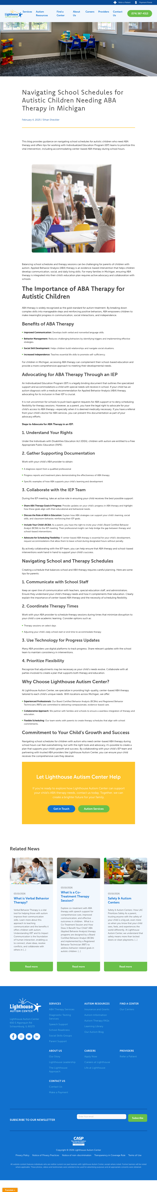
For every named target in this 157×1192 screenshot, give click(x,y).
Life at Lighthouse (94, 1067)
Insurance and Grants (96, 1009)
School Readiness (59, 1030)
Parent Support (58, 1041)
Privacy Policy (22, 1155)
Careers (89, 11)
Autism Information (95, 1015)
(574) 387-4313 (139, 13)
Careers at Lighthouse (97, 1062)
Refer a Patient (128, 1056)
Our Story (54, 1056)
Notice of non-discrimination (76, 1155)
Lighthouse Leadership (62, 1062)
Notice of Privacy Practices (45, 1155)
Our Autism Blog (94, 1032)
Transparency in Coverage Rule (109, 1155)
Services (27, 11)
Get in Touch (61, 808)
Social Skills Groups (60, 1035)
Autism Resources (42, 13)
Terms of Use (134, 1155)
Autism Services (94, 808)
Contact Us (117, 13)
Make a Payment (58, 1092)
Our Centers (127, 1009)
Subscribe (137, 1118)
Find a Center (61, 13)
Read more (31, 966)
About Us (76, 13)
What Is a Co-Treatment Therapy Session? (75, 896)
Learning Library (93, 1026)
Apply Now (90, 1056)
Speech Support (58, 1024)
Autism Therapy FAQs (96, 1020)
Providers (103, 11)
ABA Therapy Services (61, 1009)
